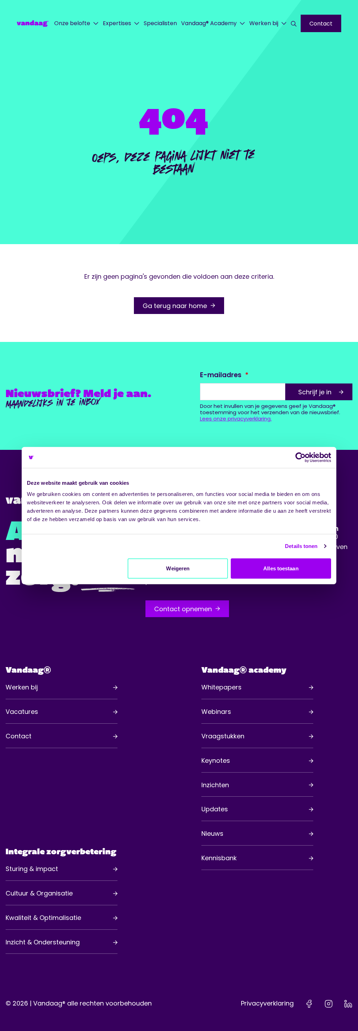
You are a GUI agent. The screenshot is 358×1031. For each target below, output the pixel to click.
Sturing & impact (32, 868)
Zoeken (293, 23)
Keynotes (215, 760)
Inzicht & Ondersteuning (43, 942)
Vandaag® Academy (209, 23)
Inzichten (215, 785)
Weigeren (177, 568)
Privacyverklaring (267, 1003)
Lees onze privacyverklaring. (236, 419)
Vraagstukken (222, 736)
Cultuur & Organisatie (39, 893)
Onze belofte (72, 23)
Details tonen (301, 546)
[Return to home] (33, 23)
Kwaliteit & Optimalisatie (43, 917)
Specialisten (160, 23)
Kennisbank (219, 858)
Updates (214, 809)
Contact (320, 24)
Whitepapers (221, 687)
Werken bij (263, 23)
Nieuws (212, 833)
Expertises (117, 23)
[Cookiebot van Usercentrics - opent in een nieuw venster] (300, 457)
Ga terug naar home (175, 305)
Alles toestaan (280, 568)
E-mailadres (221, 375)
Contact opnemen (183, 609)
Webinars (216, 711)
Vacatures (22, 711)
